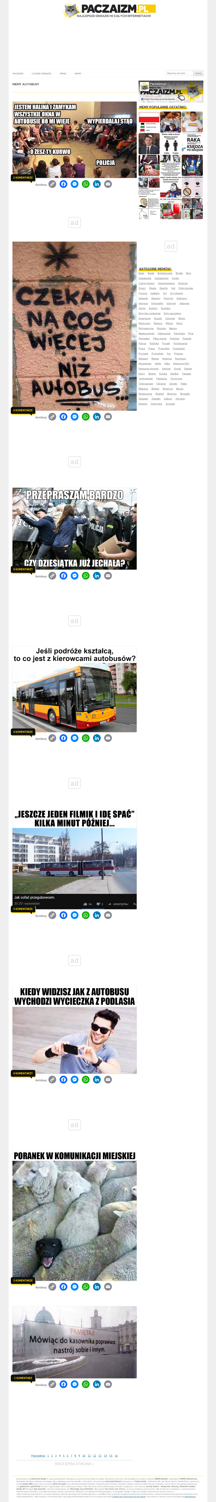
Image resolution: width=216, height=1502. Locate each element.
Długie (152, 288)
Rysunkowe (145, 363)
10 (83, 1455)
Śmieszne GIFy (181, 363)
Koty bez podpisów (149, 313)
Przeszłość (179, 348)
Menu (63, 73)
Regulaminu (190, 1496)
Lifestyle (170, 318)
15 (110, 1455)
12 (94, 1455)
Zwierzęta (156, 403)
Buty (188, 273)
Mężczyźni (144, 323)
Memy (78, 73)
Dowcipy (183, 283)
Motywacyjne (146, 328)
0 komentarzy (23, 569)
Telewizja (161, 378)
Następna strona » (74, 1463)
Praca (142, 348)
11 (89, 1455)
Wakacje (143, 388)
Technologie (146, 378)
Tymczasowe (146, 383)
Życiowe (170, 403)
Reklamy (143, 358)
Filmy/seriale (186, 288)
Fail (173, 288)
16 (116, 1455)
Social (177, 368)
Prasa (151, 348)
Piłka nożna (159, 338)
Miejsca (158, 323)
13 (100, 1455)
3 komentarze (23, 908)
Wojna (179, 388)
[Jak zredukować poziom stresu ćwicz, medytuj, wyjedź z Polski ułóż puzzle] (192, 187)
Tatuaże (186, 373)
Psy (169, 353)
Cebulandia (145, 278)
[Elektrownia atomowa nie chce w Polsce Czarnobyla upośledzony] (149, 208)
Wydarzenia (145, 393)
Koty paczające (172, 313)
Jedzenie (184, 303)
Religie (155, 358)
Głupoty (155, 298)
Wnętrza (168, 388)
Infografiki (157, 303)
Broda (179, 273)
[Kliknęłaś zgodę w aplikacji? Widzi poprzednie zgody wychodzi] (192, 208)
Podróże (174, 338)
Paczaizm (17, 73)
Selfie (158, 363)
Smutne (166, 368)
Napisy (173, 328)
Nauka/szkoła (146, 333)
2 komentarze (23, 177)
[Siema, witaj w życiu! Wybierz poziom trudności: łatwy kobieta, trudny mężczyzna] (170, 143)
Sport (142, 373)
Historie (168, 298)
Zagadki (156, 398)
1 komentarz (23, 1377)
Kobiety (153, 308)
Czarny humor (147, 283)
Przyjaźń (143, 353)
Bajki (141, 273)
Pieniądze (144, 338)
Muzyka (161, 328)
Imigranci (182, 298)
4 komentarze (23, 410)
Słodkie (174, 373)
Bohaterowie (164, 273)
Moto (179, 323)
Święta (152, 373)
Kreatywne (145, 318)
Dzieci (142, 288)
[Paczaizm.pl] (107, 10)
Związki (143, 403)
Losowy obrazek (41, 73)
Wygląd (159, 393)
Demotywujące (166, 283)
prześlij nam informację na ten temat (129, 1496)
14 (105, 1455)
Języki (142, 308)
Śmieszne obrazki (149, 368)
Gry (165, 293)
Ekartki (164, 288)
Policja (142, 343)
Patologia (179, 333)
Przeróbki (163, 348)
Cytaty (175, 278)
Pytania (178, 353)
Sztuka (163, 373)
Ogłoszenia (164, 333)
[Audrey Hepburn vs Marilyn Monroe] (170, 165)
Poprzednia (38, 1455)
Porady (166, 343)
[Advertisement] (107, 43)
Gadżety (155, 293)
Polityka (154, 343)
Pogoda (187, 338)
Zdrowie (180, 398)
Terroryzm (176, 378)
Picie (191, 333)
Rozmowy (180, 358)
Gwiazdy (143, 298)
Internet (171, 303)
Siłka (167, 363)
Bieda (151, 273)
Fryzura (143, 293)
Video (184, 383)
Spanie (188, 368)
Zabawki (143, 398)
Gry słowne (176, 293)
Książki (158, 318)
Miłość (169, 323)
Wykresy (172, 393)
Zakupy (168, 398)
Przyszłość (158, 353)
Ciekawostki (161, 278)
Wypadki (185, 393)
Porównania (180, 343)
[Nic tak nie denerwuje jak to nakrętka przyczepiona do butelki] (170, 208)
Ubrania (161, 383)
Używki (173, 383)
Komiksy (165, 308)
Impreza (143, 303)
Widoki (155, 388)
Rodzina (167, 358)
